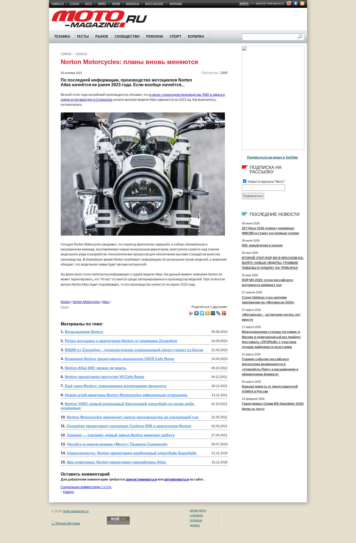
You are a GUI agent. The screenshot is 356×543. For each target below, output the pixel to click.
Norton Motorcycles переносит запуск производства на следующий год (132, 417)
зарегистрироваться (270, 3)
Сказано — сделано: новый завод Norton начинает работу (121, 435)
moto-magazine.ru (76, 511)
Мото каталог (154, 3)
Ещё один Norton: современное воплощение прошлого (116, 386)
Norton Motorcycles (86, 302)
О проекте (196, 515)
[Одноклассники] (207, 313)
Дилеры (195, 525)
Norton (65, 302)
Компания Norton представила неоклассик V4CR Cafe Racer (119, 359)
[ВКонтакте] (196, 313)
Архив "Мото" (198, 510)
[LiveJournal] (218, 313)
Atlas (105, 302)
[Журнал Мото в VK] (295, 3)
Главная (66, 53)
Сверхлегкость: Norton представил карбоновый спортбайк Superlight (132, 453)
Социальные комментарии (86, 487)
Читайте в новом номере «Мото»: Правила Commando (117, 444)
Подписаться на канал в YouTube (272, 157)
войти (244, 3)
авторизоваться (176, 479)
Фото (88, 3)
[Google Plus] (224, 313)
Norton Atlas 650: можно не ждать (95, 368)
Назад (65, 306)
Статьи (74, 3)
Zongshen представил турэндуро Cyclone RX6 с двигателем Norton (129, 426)
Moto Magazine (62, 13)
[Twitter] (202, 313)
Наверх (68, 492)
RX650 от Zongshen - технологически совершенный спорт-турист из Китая (134, 350)
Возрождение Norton (84, 332)
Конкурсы (132, 3)
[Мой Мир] (213, 313)
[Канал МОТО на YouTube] (289, 3)
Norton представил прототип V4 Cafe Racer (104, 377)
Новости (58, 3)
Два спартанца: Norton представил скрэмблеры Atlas (116, 462)
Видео (102, 3)
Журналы (176, 3)
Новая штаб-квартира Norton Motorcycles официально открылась (126, 395)
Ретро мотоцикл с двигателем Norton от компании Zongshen (121, 341)
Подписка (196, 520)
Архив (116, 3)
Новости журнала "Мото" (266, 182)
